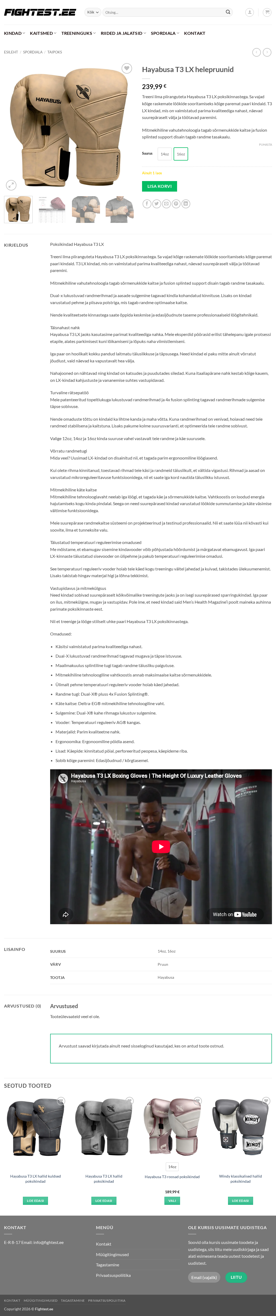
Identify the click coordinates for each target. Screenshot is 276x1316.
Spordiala (163, 33)
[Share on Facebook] (147, 203)
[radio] (164, 154)
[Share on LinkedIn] (185, 203)
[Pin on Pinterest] (176, 203)
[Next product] (256, 52)
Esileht (11, 52)
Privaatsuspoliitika (113, 1275)
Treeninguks (76, 33)
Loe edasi (35, 1200)
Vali (172, 1200)
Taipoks (54, 52)
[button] (249, 12)
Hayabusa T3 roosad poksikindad (172, 1176)
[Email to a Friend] (166, 203)
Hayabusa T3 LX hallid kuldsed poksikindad (35, 1179)
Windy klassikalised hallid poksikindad (240, 1179)
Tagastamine (107, 1264)
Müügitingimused (112, 1254)
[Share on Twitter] (156, 203)
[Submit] (228, 12)
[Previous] (13, 127)
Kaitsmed (41, 33)
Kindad (13, 33)
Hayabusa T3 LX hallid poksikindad (103, 1179)
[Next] (124, 127)
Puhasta (265, 144)
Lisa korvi (159, 186)
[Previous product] (267, 52)
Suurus (147, 153)
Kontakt (194, 33)
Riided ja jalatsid (122, 33)
